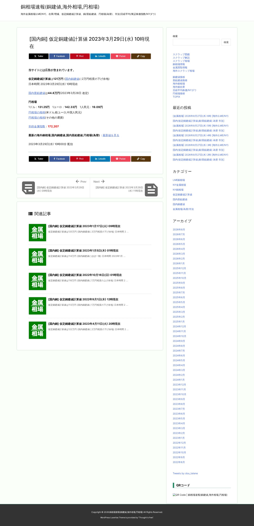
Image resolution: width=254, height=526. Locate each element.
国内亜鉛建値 (37, 93)
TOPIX (176, 96)
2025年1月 (179, 321)
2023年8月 (179, 403)
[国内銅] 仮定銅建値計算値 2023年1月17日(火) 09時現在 (84, 226)
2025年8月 (179, 287)
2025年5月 (179, 302)
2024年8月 (179, 345)
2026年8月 (179, 229)
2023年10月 (179, 394)
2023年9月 (179, 399)
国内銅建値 (72, 78)
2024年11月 (179, 331)
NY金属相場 (179, 184)
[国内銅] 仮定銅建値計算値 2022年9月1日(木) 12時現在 (83, 299)
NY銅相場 (178, 189)
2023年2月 (179, 432)
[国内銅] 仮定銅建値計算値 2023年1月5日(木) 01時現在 (83, 250)
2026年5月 (179, 243)
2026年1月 (179, 263)
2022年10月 (179, 452)
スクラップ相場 (181, 60)
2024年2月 (179, 374)
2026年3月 (179, 253)
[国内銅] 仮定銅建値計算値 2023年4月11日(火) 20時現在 (84, 323)
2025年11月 (179, 273)
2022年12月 (179, 442)
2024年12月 (179, 326)
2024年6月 (179, 355)
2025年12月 (179, 268)
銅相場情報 (179, 64)
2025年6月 (179, 297)
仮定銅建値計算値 (182, 194)
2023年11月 (179, 389)
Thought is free (146, 517)
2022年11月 (179, 447)
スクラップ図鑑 (181, 54)
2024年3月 (179, 369)
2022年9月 (179, 457)
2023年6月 (179, 413)
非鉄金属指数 (37, 126)
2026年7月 (179, 234)
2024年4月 (179, 365)
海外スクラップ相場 (184, 70)
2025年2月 (179, 316)
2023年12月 (179, 384)
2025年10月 (179, 277)
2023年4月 (179, 423)
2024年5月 (179, 360)
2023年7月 (179, 408)
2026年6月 (179, 239)
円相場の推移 (37, 112)
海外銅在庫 (179, 86)
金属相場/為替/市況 (183, 209)
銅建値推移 (179, 76)
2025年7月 (179, 292)
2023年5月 (179, 418)
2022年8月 (179, 462)
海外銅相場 (179, 83)
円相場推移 (179, 93)
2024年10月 (179, 336)
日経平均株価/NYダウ (184, 90)
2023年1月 (179, 437)
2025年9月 (179, 282)
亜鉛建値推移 (180, 80)
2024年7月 (179, 350)
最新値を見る (111, 135)
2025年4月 (179, 306)
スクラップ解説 (181, 57)
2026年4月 (179, 248)
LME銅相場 (179, 179)
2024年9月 (179, 340)
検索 (175, 36)
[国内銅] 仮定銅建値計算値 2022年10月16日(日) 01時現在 (85, 275)
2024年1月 (179, 379)
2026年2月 (179, 258)
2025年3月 (179, 311)
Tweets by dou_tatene (185, 473)
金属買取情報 (180, 67)
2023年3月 (179, 428)
